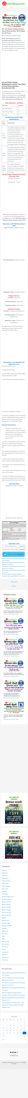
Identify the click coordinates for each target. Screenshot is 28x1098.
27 (14, 1033)
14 (17, 1028)
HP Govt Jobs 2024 (6, 35)
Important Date (5, 920)
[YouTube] (15, 1052)
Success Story (5, 947)
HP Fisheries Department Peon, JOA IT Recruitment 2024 (13, 632)
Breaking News (5, 878)
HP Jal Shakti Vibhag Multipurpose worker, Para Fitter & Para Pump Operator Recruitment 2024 (13, 653)
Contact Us (14, 1055)
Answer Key (5, 875)
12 (10, 1028)
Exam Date (4, 891)
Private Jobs (4, 933)
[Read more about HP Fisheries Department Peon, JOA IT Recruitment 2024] (14, 623)
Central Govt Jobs (6, 881)
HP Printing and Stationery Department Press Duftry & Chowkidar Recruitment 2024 (12, 695)
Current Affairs (5, 883)
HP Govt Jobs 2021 (6, 902)
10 (3, 1028)
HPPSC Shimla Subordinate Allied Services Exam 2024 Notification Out (13, 716)
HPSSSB (4, 918)
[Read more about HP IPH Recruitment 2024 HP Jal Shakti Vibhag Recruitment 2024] (14, 603)
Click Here (22, 546)
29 (21, 1033)
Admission (4, 870)
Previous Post (14, 582)
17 (3, 1030)
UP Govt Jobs (5, 960)
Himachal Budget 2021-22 (8, 896)
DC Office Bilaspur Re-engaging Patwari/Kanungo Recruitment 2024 (14, 673)
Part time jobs (5, 931)
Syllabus (4, 949)
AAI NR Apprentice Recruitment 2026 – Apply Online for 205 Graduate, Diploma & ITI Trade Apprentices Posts (13, 1005)
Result (3, 936)
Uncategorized (5, 957)
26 (10, 1033)
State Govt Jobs (5, 941)
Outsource (4, 928)
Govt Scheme (5, 894)
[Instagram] (13, 1052)
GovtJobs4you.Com (17, 1062)
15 (21, 1028)
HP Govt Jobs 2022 (6, 904)
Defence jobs (5, 889)
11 (7, 1028)
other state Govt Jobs (6, 925)
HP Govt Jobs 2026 (6, 915)
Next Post (14, 586)
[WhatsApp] (17, 1052)
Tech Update (5, 954)
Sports (3, 939)
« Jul (3, 1039)
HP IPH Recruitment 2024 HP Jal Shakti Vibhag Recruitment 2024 (13, 611)
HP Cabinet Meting (6, 899)
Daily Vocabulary (6, 886)
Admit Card (4, 873)
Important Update (6, 923)
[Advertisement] (14, 67)
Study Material (5, 944)
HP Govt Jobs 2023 (6, 907)
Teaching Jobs (5, 952)
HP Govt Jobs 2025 (6, 912)
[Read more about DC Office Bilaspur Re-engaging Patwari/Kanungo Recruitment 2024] (14, 665)
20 (14, 1030)
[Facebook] (10, 1052)
